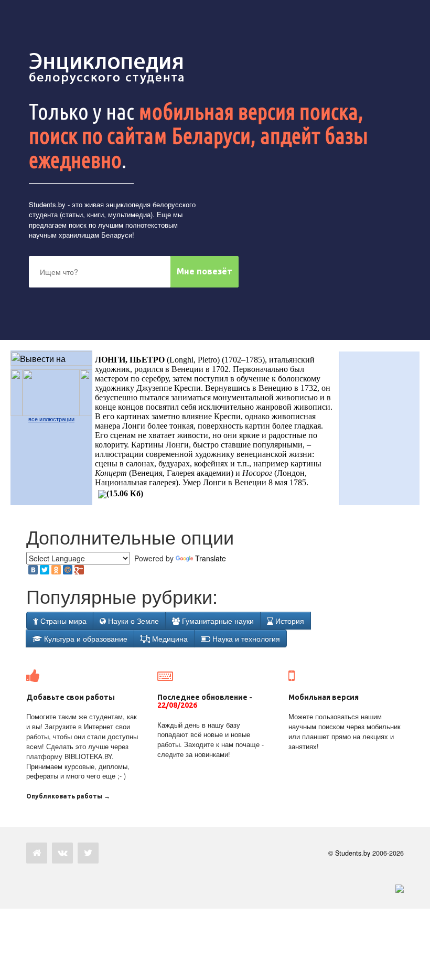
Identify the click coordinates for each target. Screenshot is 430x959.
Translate (210, 558)
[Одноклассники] (56, 569)
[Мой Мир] (67, 569)
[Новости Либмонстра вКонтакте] (62, 853)
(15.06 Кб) (124, 493)
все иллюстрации (51, 419)
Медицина (169, 638)
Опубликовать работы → (68, 796)
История (288, 620)
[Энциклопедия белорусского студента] (107, 68)
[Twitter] (44, 569)
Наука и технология (245, 638)
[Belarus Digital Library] (397, 888)
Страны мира (62, 620)
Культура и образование (84, 638)
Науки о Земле (132, 620)
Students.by (47, 204)
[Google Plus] (79, 569)
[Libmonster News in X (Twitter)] (88, 853)
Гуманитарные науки (217, 620)
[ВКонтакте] (33, 569)
